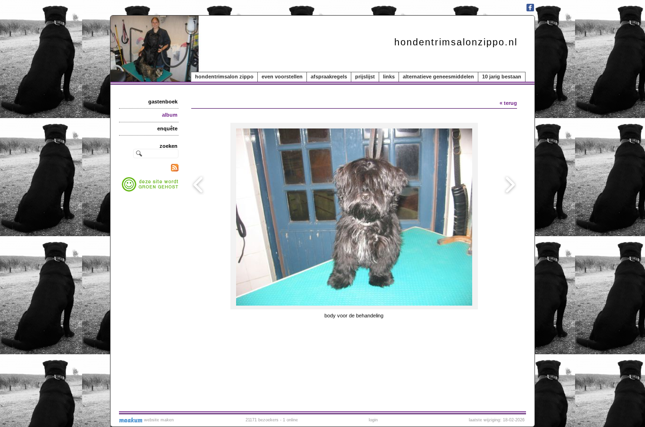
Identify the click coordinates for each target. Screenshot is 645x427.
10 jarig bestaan (501, 76)
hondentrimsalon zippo (224, 76)
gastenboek (163, 101)
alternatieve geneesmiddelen (438, 76)
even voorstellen (282, 76)
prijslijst (365, 76)
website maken (158, 420)
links (389, 76)
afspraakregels (329, 76)
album (170, 115)
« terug (508, 103)
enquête (167, 128)
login (373, 420)
